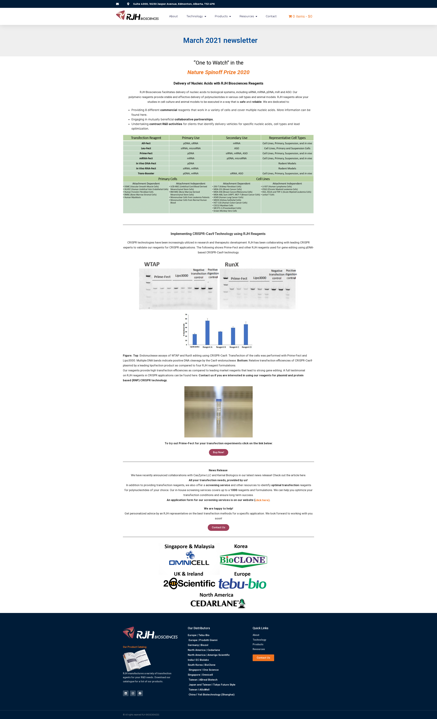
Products (221, 16)
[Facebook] (140, 693)
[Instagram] (133, 693)
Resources (246, 16)
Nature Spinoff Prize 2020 (218, 72)
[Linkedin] (126, 693)
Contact (271, 16)
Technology (194, 16)
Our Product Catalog (134, 647)
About (173, 16)
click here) (262, 500)
